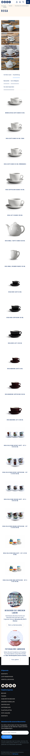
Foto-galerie (15, 659)
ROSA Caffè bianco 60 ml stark (15, 138)
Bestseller (6, 81)
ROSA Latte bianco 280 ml (15, 215)
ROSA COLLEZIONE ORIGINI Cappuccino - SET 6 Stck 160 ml (15, 527)
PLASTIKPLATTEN (6, 710)
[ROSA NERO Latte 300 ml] (15, 331)
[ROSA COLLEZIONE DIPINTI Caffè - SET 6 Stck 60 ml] (15, 434)
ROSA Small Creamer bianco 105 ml (15, 266)
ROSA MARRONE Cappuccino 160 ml (15, 394)
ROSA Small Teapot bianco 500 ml (15, 240)
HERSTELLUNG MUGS (7, 679)
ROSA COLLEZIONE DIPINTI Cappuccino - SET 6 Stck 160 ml (15, 473)
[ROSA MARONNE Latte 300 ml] (15, 408)
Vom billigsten (15, 81)
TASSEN (10, 5)
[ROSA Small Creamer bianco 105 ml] (15, 254)
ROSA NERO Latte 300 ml (15, 343)
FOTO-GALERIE (5, 713)
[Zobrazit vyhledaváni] (23, 2)
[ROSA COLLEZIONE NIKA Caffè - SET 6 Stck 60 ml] (15, 541)
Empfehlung (16, 74)
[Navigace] (28, 2)
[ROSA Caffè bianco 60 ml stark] (15, 127)
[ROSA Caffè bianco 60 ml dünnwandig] (15, 152)
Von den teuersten (9, 87)
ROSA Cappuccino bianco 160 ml (15, 189)
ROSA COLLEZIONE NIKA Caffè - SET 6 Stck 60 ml (15, 553)
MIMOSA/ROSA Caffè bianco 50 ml (15, 113)
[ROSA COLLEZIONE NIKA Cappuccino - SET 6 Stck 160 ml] (15, 568)
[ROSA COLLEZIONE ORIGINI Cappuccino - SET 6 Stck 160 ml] (15, 514)
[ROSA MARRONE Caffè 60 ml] (15, 357)
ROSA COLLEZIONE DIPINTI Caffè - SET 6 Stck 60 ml (15, 446)
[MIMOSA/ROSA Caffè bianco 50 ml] (15, 101)
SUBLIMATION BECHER (8, 699)
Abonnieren (6, 737)
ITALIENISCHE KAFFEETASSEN (22, 5)
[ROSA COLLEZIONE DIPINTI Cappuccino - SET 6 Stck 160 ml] (15, 460)
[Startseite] (7, 2)
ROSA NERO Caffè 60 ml (15, 292)
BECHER (3, 693)
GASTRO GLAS (5, 704)
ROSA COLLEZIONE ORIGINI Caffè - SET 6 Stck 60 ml (15, 500)
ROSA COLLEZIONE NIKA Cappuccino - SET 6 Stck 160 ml (15, 580)
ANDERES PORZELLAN (8, 701)
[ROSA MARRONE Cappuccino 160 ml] (15, 382)
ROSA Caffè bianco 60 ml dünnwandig (15, 164)
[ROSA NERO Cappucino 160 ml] (15, 306)
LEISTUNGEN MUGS (7, 676)
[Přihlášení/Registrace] (20, 2)
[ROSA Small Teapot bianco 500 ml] (15, 229)
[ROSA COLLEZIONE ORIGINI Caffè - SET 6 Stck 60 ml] (15, 487)
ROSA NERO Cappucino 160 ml (14, 317)
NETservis (15, 754)
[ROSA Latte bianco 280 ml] (15, 203)
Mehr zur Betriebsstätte (15, 625)
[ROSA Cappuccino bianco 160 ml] (15, 178)
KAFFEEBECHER (5, 707)
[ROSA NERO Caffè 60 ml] (15, 280)
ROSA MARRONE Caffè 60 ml (15, 368)
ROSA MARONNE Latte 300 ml (15, 420)
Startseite (3, 5)
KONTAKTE (4, 674)
